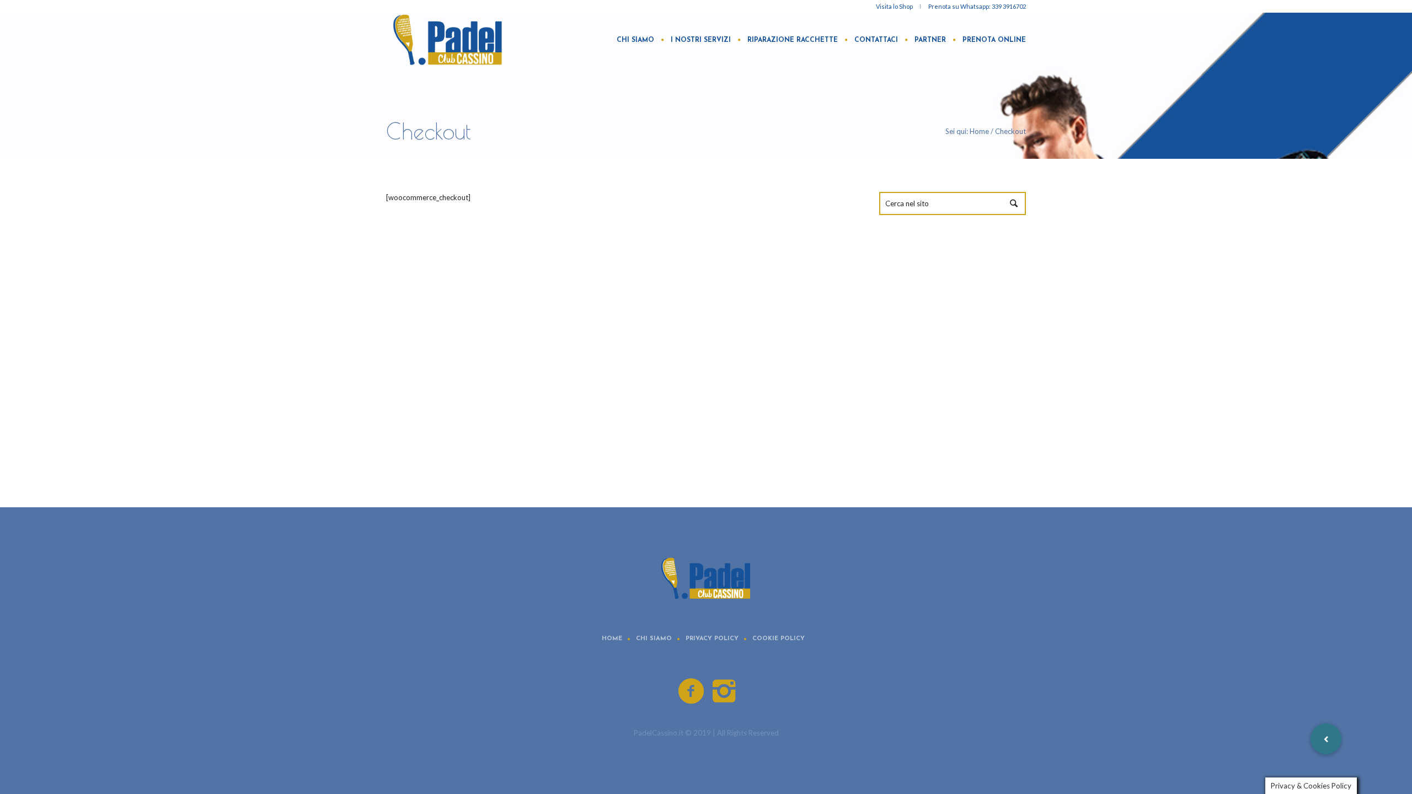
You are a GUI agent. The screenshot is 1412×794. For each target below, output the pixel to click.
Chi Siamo (654, 639)
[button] (1326, 738)
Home (979, 131)
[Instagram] (725, 691)
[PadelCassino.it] (706, 577)
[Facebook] (691, 691)
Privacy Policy (712, 639)
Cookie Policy (778, 639)
